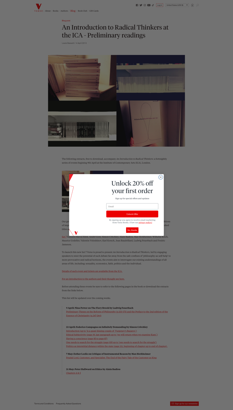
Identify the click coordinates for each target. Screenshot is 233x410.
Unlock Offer (132, 214)
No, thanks (132, 230)
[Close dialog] (161, 177)
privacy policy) (145, 222)
